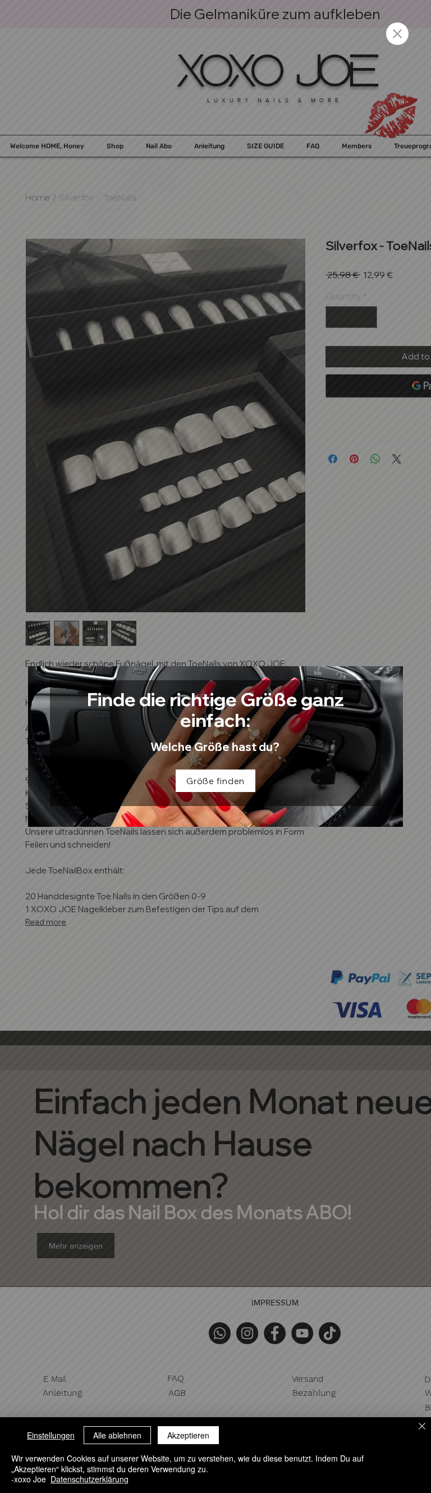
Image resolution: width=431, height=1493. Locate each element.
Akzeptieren (188, 1435)
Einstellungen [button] (51, 1435)
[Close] (422, 1427)
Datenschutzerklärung (90, 1479)
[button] (397, 33)
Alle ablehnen (117, 1435)
